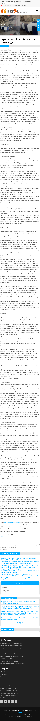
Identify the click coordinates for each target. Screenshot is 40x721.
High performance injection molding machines (13, 648)
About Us (3, 672)
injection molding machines (12, 522)
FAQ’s (25, 715)
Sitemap (20, 712)
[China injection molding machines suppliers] (14, 13)
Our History (3, 674)
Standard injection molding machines (11, 645)
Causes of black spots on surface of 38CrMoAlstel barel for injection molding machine (20, 618)
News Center (33, 715)
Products (19, 715)
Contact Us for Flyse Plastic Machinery (20, 716)
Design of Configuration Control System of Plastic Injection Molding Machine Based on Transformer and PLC (19, 562)
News (5, 587)
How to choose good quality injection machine (16, 574)
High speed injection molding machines (11, 656)
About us (12, 715)
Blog (1, 537)
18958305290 (7, 5)
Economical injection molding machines (11, 643)
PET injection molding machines (9, 659)
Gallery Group (4, 680)
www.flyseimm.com (10, 695)
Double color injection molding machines (12, 663)
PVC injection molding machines (9, 661)
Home (6, 715)
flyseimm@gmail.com (20, 5)
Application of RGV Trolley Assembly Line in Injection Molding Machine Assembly (18, 559)
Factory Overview (5, 676)
